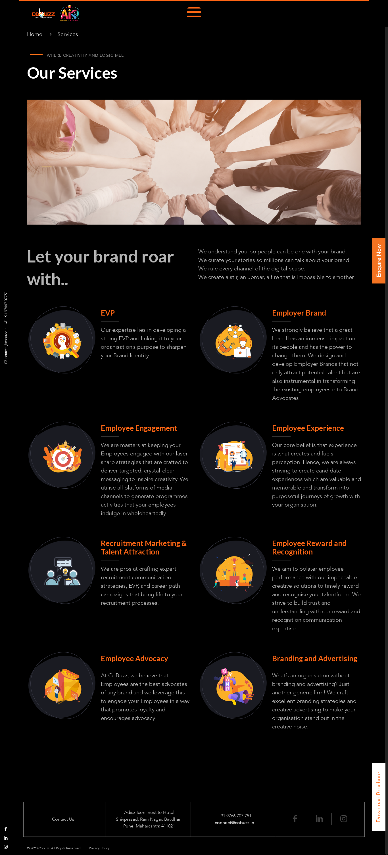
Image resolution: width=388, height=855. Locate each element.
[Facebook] (6, 829)
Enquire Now (379, 260)
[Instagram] (6, 847)
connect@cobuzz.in (6, 342)
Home (34, 34)
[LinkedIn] (6, 838)
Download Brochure (378, 797)
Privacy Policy (99, 848)
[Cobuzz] (55, 13)
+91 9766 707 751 (234, 816)
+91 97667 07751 (6, 305)
